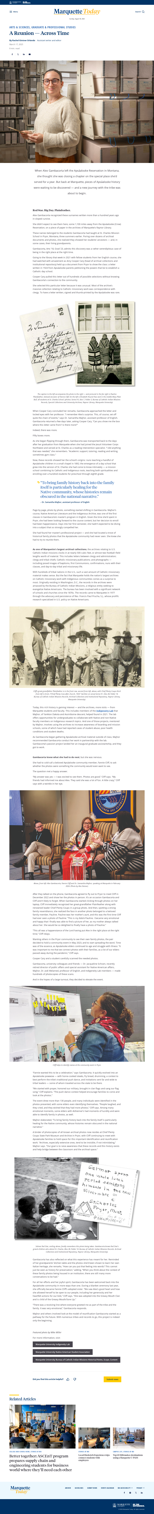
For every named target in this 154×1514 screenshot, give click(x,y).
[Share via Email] (29, 54)
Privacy (139, 1488)
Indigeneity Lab (104, 710)
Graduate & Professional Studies (53, 27)
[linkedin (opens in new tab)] (142, 1492)
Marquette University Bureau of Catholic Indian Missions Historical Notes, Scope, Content (76, 1359)
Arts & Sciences (19, 27)
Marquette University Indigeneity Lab (53, 1344)
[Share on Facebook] (12, 54)
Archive (68, 1488)
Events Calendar (107, 1488)
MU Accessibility (124, 1488)
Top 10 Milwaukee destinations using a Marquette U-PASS (128, 1456)
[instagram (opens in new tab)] (130, 1492)
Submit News (92, 1488)
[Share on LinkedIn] (24, 54)
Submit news (112, 1379)
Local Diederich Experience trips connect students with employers (94, 1457)
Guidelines (79, 1488)
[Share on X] (18, 54)
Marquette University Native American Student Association (63, 1352)
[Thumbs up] (67, 1379)
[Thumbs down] (74, 1379)
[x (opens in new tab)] (136, 1492)
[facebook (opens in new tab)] (124, 1492)
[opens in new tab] (20, 2)
